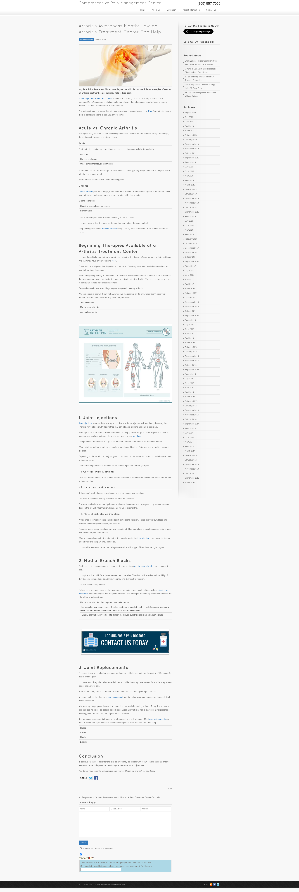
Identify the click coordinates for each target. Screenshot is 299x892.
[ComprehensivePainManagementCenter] (120, 2)
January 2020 (191, 140)
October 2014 (191, 419)
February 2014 (191, 455)
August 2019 (190, 162)
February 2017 (191, 293)
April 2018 (189, 234)
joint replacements (157, 719)
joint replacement (115, 697)
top (171, 788)
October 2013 (191, 473)
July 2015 (189, 379)
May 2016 (189, 334)
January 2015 (191, 406)
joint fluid (137, 436)
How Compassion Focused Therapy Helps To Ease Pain (200, 86)
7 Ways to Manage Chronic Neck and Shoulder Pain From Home (200, 70)
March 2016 (190, 343)
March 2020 (190, 131)
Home (142, 10)
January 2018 (191, 243)
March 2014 (190, 451)
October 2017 (191, 257)
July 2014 (189, 433)
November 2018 (192, 203)
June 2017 (189, 275)
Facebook (214, 884)
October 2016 (191, 311)
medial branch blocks (143, 566)
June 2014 (189, 437)
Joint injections (85, 423)
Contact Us (211, 10)
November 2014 (192, 415)
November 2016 (192, 307)
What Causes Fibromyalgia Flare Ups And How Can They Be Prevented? (201, 62)
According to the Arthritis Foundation (95, 98)
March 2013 (190, 482)
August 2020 (190, 113)
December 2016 (192, 302)
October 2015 (191, 365)
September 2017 (192, 261)
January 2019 (191, 194)
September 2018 (192, 212)
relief (114, 261)
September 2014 (192, 424)
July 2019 (189, 167)
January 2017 (191, 298)
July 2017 (189, 270)
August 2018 (190, 216)
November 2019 (192, 149)
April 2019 (189, 180)
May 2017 (189, 279)
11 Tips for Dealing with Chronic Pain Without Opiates (200, 94)
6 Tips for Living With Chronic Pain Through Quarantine (199, 78)
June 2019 (189, 171)
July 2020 (189, 117)
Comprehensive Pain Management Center (110, 884)
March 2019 (190, 185)
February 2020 (191, 135)
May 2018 (189, 230)
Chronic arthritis (86, 191)
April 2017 (189, 284)
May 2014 (189, 442)
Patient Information (191, 10)
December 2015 (192, 356)
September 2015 (192, 370)
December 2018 (192, 198)
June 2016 (189, 329)
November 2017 (192, 252)
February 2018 (191, 239)
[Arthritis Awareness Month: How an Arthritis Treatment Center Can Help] (125, 65)
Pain (150, 111)
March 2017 (190, 288)
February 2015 (191, 401)
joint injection (143, 538)
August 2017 (190, 266)
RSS (211, 884)
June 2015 (189, 383)
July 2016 (189, 325)
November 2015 (192, 361)
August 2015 (190, 374)
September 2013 (192, 478)
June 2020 (189, 122)
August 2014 (190, 428)
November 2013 (192, 469)
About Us (156, 10)
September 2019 (192, 158)
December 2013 (192, 464)
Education (171, 10)
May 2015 (189, 388)
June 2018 (189, 225)
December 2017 (192, 248)
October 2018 (191, 207)
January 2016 (191, 352)
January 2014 (191, 460)
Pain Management (86, 39)
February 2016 (191, 347)
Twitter (218, 884)
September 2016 (192, 316)
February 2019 (191, 189)
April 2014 (189, 446)
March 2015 (190, 397)
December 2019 (192, 144)
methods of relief (109, 228)
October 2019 (191, 153)
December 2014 (192, 410)
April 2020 (189, 126)
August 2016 (190, 320)
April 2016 (189, 338)
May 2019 (189, 176)
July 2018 (189, 221)
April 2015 (189, 392)
